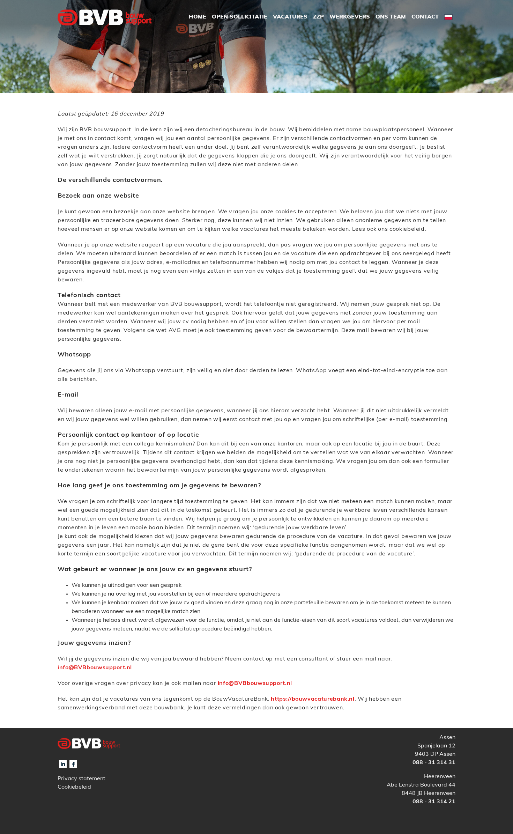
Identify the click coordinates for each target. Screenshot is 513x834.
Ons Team (391, 17)
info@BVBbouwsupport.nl (95, 668)
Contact (425, 17)
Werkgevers (349, 17)
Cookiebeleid (74, 787)
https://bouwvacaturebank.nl (312, 699)
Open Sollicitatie (239, 17)
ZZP (318, 17)
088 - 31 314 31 (433, 763)
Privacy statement (81, 779)
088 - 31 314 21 (433, 802)
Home (197, 17)
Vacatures (290, 17)
